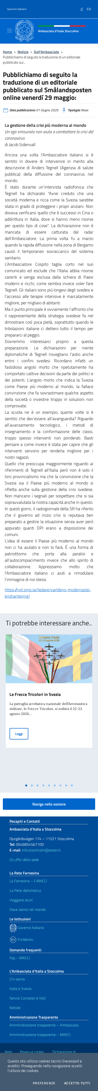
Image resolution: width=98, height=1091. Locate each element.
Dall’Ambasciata (46, 52)
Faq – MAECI (20, 958)
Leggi (21, 733)
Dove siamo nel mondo (28, 909)
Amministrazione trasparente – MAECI (40, 1034)
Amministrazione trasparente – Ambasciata (44, 1025)
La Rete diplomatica (25, 890)
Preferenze (44, 1083)
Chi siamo (17, 979)
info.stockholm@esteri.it (41, 850)
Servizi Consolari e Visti (28, 998)
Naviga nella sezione (49, 804)
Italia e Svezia (20, 988)
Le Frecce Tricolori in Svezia (35, 694)
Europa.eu (25, 939)
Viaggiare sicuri (21, 900)
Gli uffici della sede (24, 859)
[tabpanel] (49, 707)
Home (7, 52)
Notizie (23, 52)
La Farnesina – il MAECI (28, 881)
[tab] (26, 785)
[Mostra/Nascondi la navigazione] (9, 30)
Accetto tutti (77, 1083)
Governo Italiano (16, 9)
